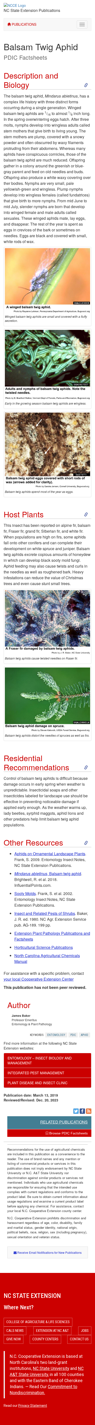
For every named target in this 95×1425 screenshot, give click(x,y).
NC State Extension (32, 1295)
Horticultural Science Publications (43, 947)
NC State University (51, 1368)
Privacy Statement (32, 1406)
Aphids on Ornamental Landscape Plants (49, 853)
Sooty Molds (25, 893)
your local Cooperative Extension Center (39, 979)
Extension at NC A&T (52, 1330)
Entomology (56, 1035)
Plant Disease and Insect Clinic (37, 1082)
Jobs (85, 1330)
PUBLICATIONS (23, 24)
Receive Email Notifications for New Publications (49, 1252)
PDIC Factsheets (25, 57)
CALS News (15, 1330)
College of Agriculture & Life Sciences (38, 1322)
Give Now (13, 1339)
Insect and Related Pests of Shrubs (44, 913)
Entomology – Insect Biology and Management (40, 1060)
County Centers (45, 1339)
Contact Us (79, 1339)
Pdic (73, 1035)
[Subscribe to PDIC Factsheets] (88, 1111)
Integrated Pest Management (36, 1072)
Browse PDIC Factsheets (68, 1133)
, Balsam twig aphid (47, 873)
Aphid (84, 1035)
